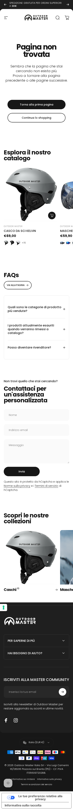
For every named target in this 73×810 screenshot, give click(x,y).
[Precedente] (5, 4)
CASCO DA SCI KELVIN (20, 231)
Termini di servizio (46, 486)
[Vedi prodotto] (52, 215)
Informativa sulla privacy (49, 779)
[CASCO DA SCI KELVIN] (31, 194)
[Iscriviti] (62, 692)
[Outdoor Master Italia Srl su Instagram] (15, 720)
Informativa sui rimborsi (23, 779)
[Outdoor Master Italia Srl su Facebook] (6, 720)
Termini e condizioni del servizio (36, 784)
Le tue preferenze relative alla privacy (40, 797)
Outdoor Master (13, 226)
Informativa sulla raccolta (23, 805)
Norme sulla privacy (17, 486)
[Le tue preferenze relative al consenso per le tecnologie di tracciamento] (3, 607)
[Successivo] (68, 4)
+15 (24, 243)
